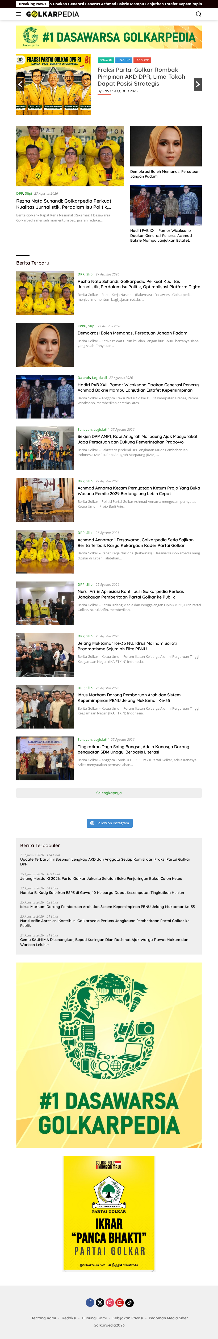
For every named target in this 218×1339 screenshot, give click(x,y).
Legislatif (142, 60)
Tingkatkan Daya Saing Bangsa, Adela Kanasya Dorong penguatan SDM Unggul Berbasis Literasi (133, 749)
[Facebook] (90, 1303)
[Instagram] (110, 1303)
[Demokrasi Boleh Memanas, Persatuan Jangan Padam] (166, 146)
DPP (19, 193)
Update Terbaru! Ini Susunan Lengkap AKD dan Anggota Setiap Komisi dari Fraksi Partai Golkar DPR (105, 862)
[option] (109, 84)
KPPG (82, 326)
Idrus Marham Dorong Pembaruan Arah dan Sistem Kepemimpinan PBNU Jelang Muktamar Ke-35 (129, 697)
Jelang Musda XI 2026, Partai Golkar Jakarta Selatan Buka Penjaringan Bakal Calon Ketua (101, 878)
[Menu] (19, 14)
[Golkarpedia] (52, 14)
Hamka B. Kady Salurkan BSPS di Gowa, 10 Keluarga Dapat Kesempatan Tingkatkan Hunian (102, 892)
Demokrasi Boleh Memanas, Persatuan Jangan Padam (164, 174)
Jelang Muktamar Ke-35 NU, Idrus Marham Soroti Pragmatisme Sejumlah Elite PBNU (127, 646)
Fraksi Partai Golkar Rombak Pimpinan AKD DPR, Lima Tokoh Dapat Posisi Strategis (141, 76)
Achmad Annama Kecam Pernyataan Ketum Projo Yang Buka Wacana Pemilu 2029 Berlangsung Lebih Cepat (139, 490)
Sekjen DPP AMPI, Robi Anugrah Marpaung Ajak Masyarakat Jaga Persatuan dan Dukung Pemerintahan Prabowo (138, 439)
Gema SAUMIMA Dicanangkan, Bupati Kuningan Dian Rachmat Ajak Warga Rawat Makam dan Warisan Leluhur (104, 942)
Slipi (28, 193)
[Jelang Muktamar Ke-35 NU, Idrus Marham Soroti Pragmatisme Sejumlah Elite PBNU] (45, 655)
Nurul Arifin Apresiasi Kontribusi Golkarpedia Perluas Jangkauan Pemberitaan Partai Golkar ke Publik (131, 594)
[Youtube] (119, 1303)
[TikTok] (129, 1303)
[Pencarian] (199, 14)
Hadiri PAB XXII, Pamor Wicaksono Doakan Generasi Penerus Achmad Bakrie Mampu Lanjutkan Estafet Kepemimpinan (161, 235)
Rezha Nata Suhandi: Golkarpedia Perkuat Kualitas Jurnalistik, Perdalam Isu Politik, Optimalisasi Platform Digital (63, 207)
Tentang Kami (43, 1318)
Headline (124, 60)
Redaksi (69, 1318)
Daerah (84, 377)
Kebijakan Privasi (127, 1318)
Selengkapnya (109, 792)
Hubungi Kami (94, 1318)
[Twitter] (100, 1303)
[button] (20, 84)
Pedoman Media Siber (168, 1318)
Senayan (106, 60)
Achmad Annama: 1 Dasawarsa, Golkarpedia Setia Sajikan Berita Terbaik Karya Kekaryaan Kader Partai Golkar (136, 542)
